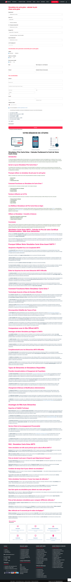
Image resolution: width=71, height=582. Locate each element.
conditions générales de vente (22, 107)
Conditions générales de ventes (20, 581)
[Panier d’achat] (66, 1)
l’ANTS (53, 208)
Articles (38, 1)
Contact (47, 1)
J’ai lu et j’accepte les (18, 107)
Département (11, 12)
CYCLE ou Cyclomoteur (24, 570)
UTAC (21, 565)
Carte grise (18, 528)
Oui (14, 57)
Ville (36, 90)
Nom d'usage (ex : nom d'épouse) (42, 64)
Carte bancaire (11, 123)
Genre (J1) (10, 17)
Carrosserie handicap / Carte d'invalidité (16, 35)
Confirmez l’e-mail (38, 100)
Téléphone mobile (11, 102)
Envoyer (35, 127)
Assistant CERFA (55, 1)
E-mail (9, 100)
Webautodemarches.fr (19, 209)
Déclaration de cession (24, 572)
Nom (9, 64)
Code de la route (53, 538)
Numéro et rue (10, 82)
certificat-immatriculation (24, 569)
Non (10, 57)
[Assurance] (35, 536)
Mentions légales (12, 581)
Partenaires (43, 1)
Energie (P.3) (10, 30)
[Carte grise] (18, 526)
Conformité (18, 538)
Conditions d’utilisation (27, 581)
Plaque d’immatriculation (53, 528)
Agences (34, 1)
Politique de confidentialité (34, 581)
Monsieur (11, 53)
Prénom (10, 69)
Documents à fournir (22, 1)
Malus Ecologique (23, 568)
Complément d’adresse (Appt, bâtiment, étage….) (15, 86)
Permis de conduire (35, 528)
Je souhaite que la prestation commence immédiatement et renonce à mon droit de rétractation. (26, 110)
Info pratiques (29, 1)
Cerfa (21, 564)
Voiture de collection (13, 22)
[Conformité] (18, 536)
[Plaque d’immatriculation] (53, 526)
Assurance (35, 538)
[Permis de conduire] (35, 526)
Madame (16, 53)
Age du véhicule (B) (12, 37)
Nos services (14, 1)
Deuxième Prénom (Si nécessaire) (42, 69)
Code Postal (10, 90)
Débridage (21, 573)
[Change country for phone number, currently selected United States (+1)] (9, 105)
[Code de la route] (53, 536)
